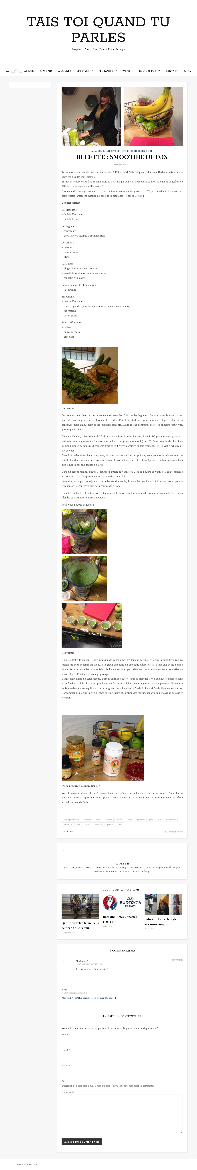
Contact (172, 70)
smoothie (98, 824)
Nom (65, 1034)
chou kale (119, 820)
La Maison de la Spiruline (148, 797)
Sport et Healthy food (137, 151)
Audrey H (70, 831)
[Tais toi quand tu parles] (16, 70)
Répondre (177, 960)
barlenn (98, 820)
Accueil (29, 70)
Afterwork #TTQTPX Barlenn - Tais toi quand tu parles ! (89, 998)
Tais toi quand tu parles (98, 30)
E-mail (66, 1050)
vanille (120, 824)
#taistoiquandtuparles (71, 820)
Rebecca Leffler (133, 195)
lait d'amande (171, 820)
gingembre (141, 820)
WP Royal (33, 1164)
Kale (159, 820)
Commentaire (68, 1092)
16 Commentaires (173, 831)
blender (109, 820)
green (151, 820)
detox (130, 820)
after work (87, 820)
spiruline (110, 824)
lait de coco (68, 824)
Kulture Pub (147, 70)
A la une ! (64, 70)
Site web (66, 1065)
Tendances (105, 70)
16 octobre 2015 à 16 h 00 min (89, 964)
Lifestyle (83, 70)
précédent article (74, 683)
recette (88, 824)
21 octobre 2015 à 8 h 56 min (74, 993)
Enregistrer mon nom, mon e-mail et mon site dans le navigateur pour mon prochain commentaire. (109, 1086)
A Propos (46, 70)
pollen (78, 824)
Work (126, 70)
